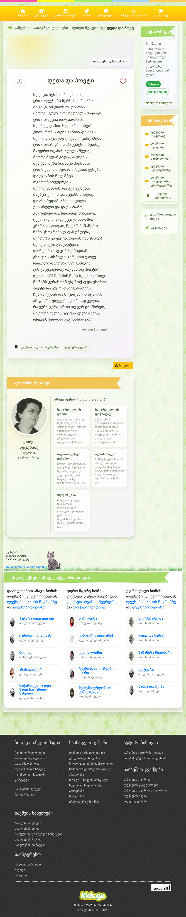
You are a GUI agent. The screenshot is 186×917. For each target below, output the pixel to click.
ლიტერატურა (106, 15)
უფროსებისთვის (65, 15)
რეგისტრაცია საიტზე (30, 769)
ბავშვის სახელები (28, 823)
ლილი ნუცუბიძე (87, 27)
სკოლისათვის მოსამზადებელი (91, 763)
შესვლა (153, 84)
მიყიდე (25, 652)
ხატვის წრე (77, 796)
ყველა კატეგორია (162, 196)
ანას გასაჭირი (31, 669)
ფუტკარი (146, 669)
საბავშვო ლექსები (50, 27)
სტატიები (21, 875)
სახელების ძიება (27, 828)
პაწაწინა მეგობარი (155, 652)
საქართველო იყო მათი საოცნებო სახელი (35, 689)
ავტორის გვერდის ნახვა (29, 455)
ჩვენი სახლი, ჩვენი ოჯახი (96, 670)
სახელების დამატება (30, 845)
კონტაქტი (22, 780)
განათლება (41, 15)
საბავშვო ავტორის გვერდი (143, 752)
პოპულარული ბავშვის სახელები (38, 834)
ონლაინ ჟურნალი (28, 864)
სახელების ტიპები (28, 839)
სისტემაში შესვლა (28, 789)
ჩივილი (124, 365)
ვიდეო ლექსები (135, 801)
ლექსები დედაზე (76, 347)
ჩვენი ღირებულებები (30, 752)
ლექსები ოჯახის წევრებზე (40, 347)
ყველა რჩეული (161, 103)
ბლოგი (20, 870)
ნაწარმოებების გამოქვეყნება (145, 758)
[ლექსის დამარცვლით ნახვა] (19, 81)
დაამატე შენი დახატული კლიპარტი (28, 566)
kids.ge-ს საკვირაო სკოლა (88, 780)
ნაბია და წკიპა (151, 686)
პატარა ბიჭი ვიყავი (36, 618)
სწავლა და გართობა (134, 15)
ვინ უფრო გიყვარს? (96, 635)
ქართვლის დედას (35, 635)
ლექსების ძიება (135, 796)
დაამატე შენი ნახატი (110, 61)
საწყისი (23, 15)
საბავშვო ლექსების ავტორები (146, 790)
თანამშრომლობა (27, 763)
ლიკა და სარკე (151, 635)
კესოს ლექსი (90, 652)
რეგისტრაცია (157, 92)
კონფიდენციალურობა (31, 758)
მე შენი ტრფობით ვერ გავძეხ (95, 689)
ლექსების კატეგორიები (141, 785)
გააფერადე (161, 15)
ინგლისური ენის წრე (84, 801)
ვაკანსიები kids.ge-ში (30, 774)
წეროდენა (88, 618)
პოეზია (86, 15)
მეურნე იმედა (150, 618)
